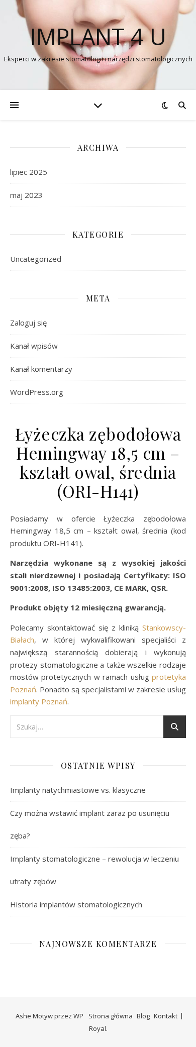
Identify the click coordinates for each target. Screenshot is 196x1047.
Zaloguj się (28, 323)
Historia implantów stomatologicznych (76, 904)
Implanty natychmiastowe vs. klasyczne (78, 790)
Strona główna (110, 1015)
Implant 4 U (98, 36)
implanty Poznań (38, 701)
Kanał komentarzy (41, 369)
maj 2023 (26, 195)
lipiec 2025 (28, 172)
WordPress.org (36, 392)
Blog (143, 1015)
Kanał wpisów (34, 346)
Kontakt (165, 1015)
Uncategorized (35, 259)
